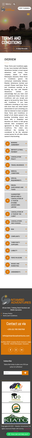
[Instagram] (16, 350)
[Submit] (25, 373)
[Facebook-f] (10, 350)
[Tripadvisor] (21, 350)
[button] (24, 8)
